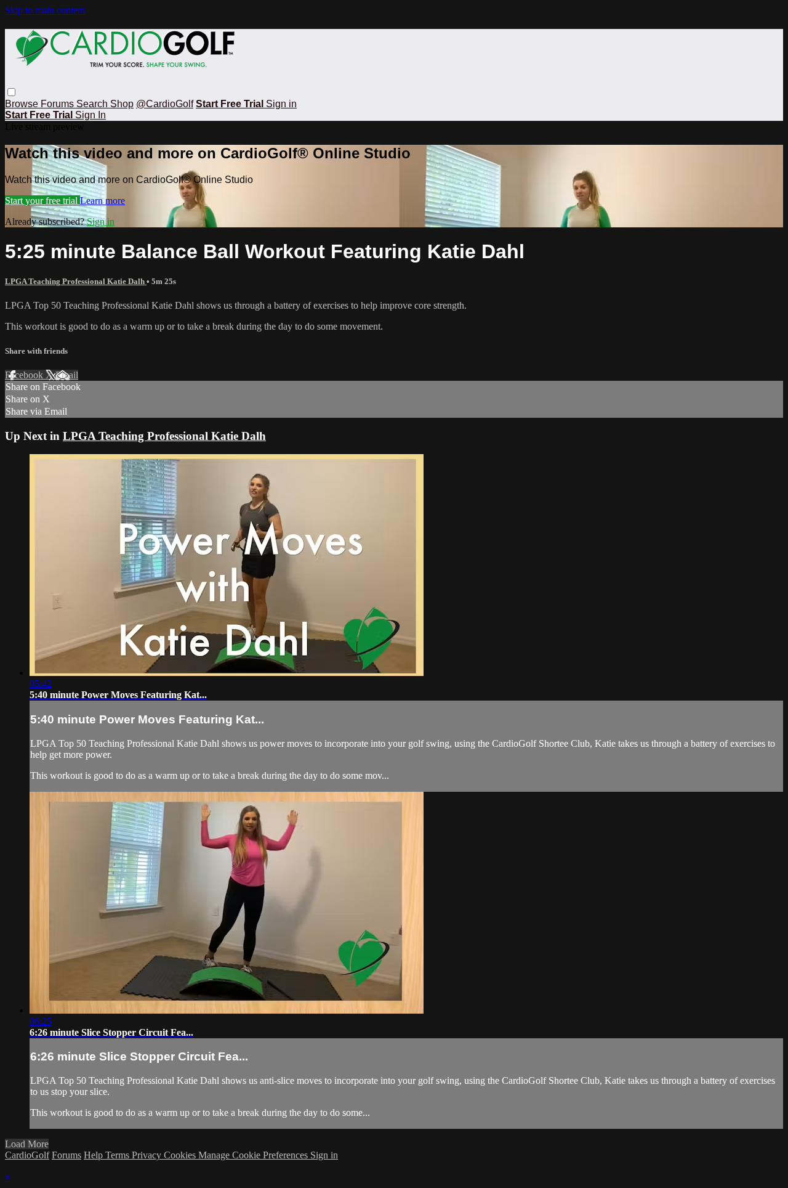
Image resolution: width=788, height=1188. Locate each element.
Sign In (90, 115)
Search (93, 104)
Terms (118, 1155)
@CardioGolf (164, 104)
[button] (11, 92)
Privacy (148, 1155)
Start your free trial (42, 200)
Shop (122, 104)
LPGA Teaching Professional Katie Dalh (76, 281)
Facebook (25, 375)
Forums (58, 104)
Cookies (181, 1155)
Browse (23, 104)
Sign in (281, 104)
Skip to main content (45, 10)
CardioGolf (27, 1155)
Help (94, 1155)
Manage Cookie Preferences (254, 1155)
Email (66, 375)
